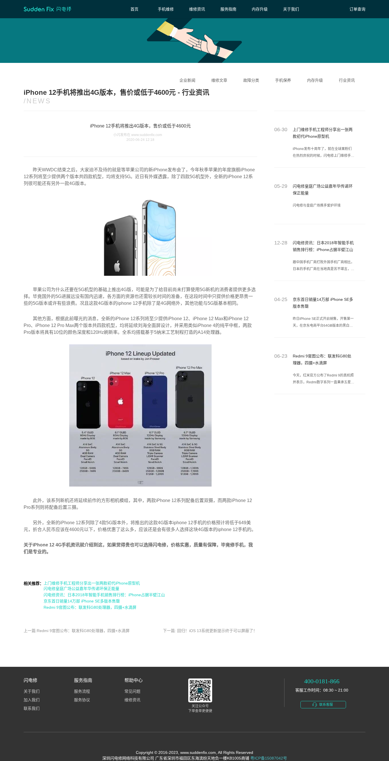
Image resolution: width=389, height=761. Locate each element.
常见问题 (132, 691)
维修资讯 (197, 9)
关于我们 (291, 9)
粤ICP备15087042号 (268, 758)
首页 (134, 9)
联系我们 (32, 708)
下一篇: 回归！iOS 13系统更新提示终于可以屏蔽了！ (210, 630)
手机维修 (166, 9)
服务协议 (82, 700)
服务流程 (82, 691)
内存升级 (260, 9)
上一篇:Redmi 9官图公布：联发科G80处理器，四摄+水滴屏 (77, 630)
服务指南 (228, 9)
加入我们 (32, 700)
